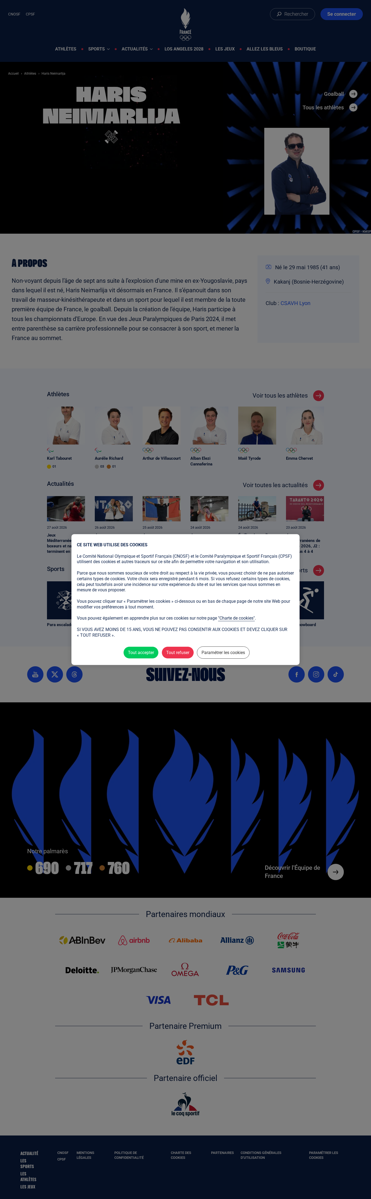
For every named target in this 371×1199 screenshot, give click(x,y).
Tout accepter (141, 652)
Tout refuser (177, 652)
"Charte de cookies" (236, 618)
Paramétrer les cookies (223, 652)
